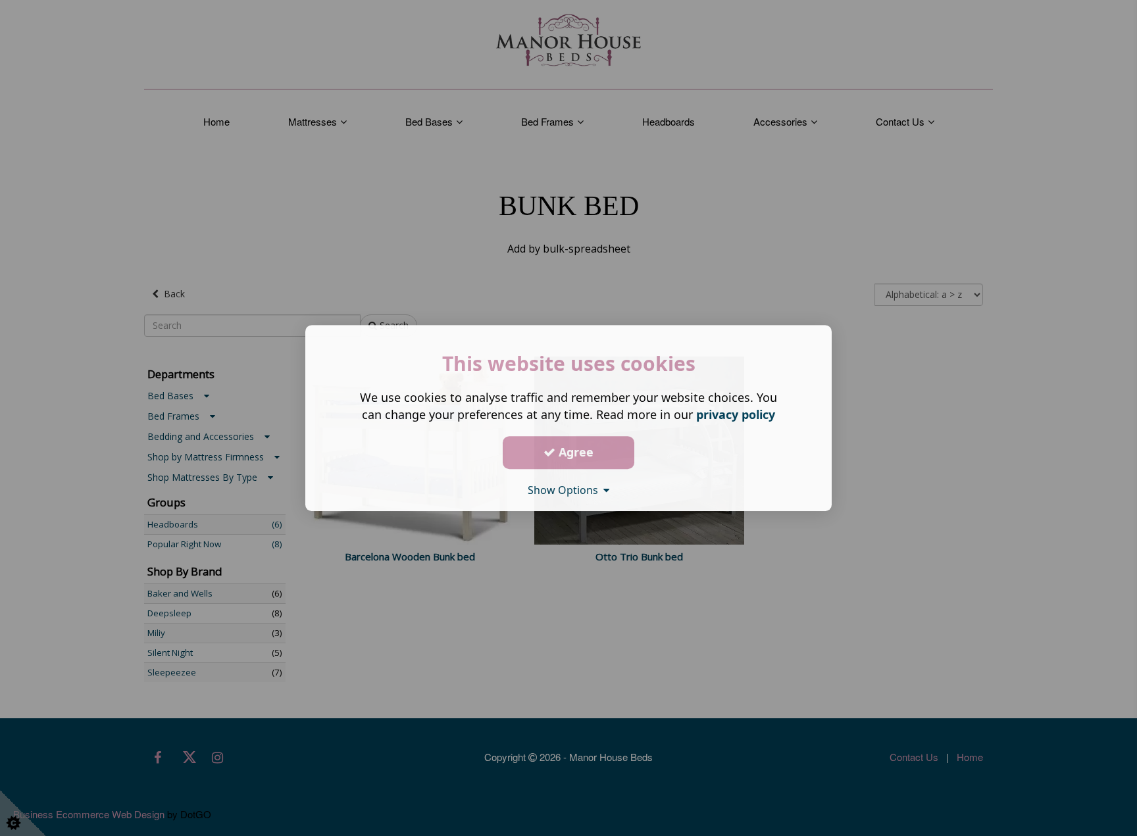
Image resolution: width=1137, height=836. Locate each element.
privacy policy (735, 414)
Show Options (565, 490)
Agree (574, 452)
